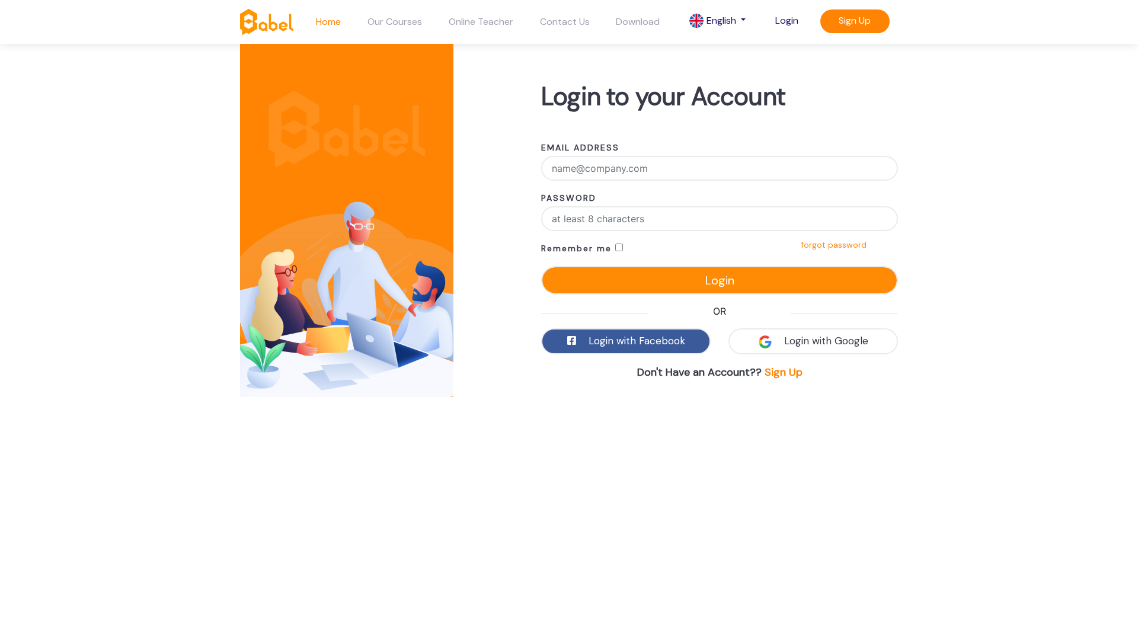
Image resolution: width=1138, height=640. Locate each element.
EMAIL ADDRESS (580, 147)
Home (328, 21)
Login (786, 20)
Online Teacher (481, 21)
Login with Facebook (635, 340)
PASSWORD (568, 198)
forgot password (834, 244)
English (721, 20)
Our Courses (394, 21)
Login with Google (824, 340)
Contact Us (565, 21)
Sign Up (855, 20)
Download (638, 21)
